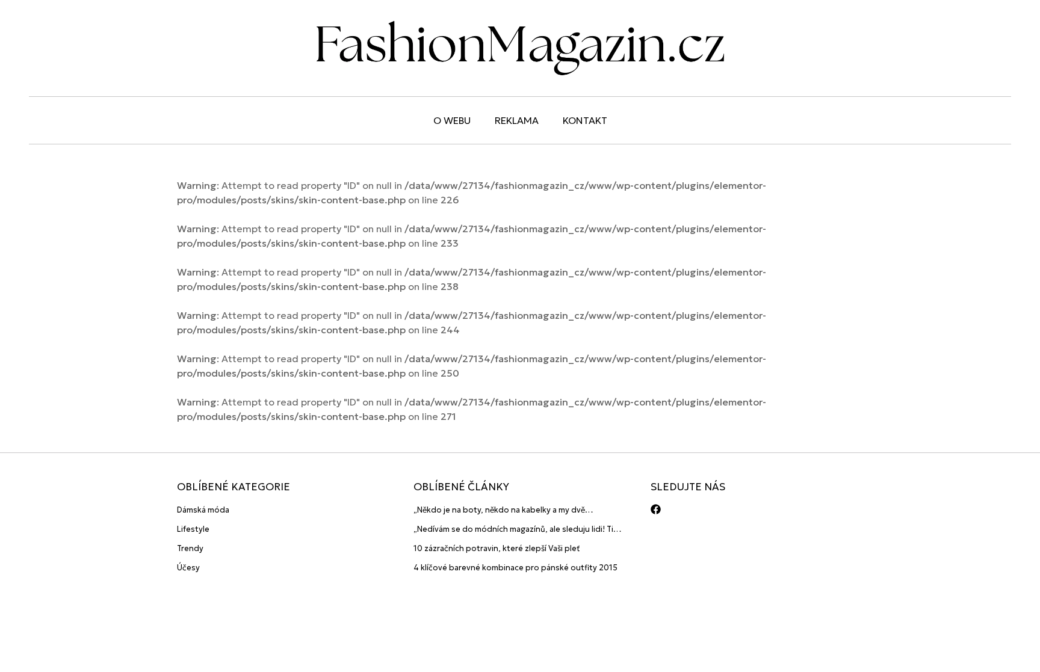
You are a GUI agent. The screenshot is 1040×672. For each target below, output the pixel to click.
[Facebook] (656, 509)
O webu (452, 120)
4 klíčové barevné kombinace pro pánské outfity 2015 (515, 568)
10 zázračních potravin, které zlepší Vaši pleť (496, 548)
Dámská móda (203, 510)
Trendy (190, 548)
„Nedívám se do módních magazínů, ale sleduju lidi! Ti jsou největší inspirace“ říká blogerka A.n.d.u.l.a (513, 529)
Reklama (517, 120)
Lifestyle (193, 529)
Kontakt (585, 120)
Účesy (188, 568)
